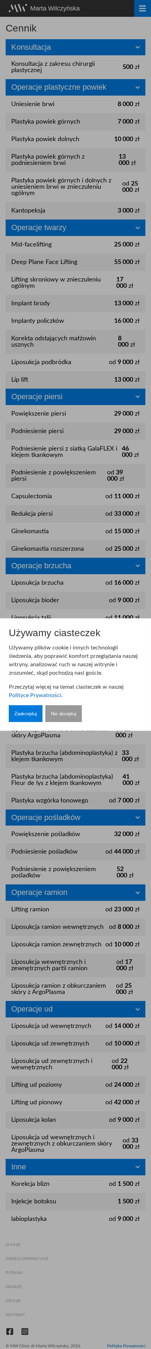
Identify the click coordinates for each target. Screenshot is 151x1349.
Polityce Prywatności (35, 695)
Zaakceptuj (25, 713)
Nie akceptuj (63, 713)
